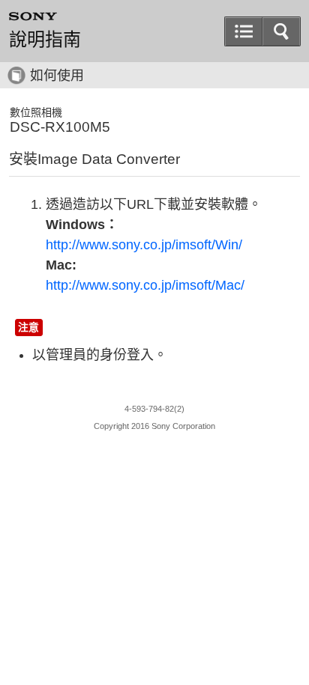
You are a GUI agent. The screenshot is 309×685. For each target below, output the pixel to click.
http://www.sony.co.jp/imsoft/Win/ (144, 244)
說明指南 (45, 40)
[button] (281, 31)
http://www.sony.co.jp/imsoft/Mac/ (145, 285)
